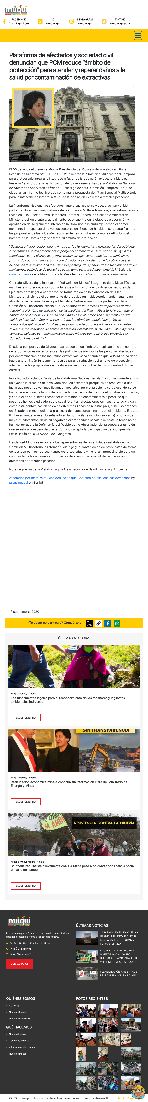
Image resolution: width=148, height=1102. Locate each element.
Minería (15, 861)
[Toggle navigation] (138, 35)
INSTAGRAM (85, 19)
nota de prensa (20, 274)
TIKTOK (120, 19)
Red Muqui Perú (19, 23)
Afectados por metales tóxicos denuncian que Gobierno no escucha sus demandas (69, 478)
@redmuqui (53, 23)
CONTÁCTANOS (20, 963)
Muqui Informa (18, 693)
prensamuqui (18, 482)
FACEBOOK (19, 19)
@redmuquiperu (120, 23)
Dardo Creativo (128, 1098)
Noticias (31, 693)
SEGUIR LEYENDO (26, 717)
